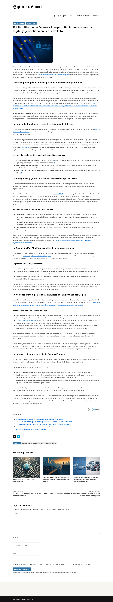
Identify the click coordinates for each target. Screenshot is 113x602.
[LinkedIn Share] (94, 409)
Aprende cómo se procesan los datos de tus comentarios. (58, 572)
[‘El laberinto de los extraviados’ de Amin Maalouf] (26, 467)
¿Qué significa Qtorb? (60, 16)
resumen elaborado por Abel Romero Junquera (53, 74)
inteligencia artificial (32, 23)
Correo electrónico (21, 545)
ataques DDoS (58, 194)
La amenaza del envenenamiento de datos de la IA (33, 427)
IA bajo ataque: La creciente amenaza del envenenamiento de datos (39, 419)
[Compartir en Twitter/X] (89, 409)
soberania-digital (50, 443)
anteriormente (24, 147)
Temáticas (95, 16)
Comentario (18, 513)
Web (14, 554)
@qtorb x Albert (27, 7)
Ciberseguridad (27, 443)
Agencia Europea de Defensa (27, 320)
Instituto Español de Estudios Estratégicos (37, 256)
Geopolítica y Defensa (19, 23)
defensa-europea (38, 443)
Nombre (16, 537)
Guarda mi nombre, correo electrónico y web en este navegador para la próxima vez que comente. (52, 564)
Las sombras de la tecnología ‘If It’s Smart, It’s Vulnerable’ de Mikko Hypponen (43, 424)
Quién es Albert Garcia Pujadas (79, 16)
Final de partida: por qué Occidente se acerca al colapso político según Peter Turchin (56, 479)
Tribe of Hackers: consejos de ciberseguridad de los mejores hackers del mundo (44, 422)
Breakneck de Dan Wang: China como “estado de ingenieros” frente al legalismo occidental (86, 479)
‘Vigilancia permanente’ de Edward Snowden (31, 429)
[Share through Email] (98, 409)
